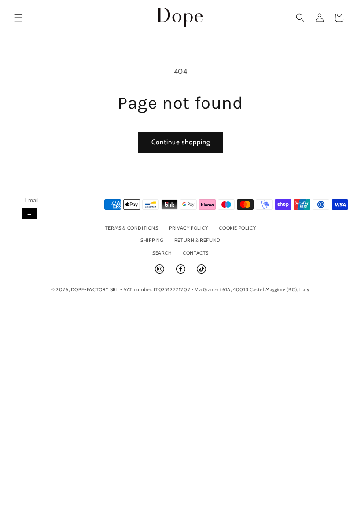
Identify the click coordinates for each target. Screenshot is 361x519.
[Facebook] (181, 273)
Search (162, 253)
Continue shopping (180, 142)
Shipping (151, 240)
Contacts (196, 253)
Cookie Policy (237, 228)
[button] (18, 17)
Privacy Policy (188, 228)
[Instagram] (160, 273)
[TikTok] (201, 273)
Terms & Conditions (131, 228)
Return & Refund (197, 240)
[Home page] (180, 17)
